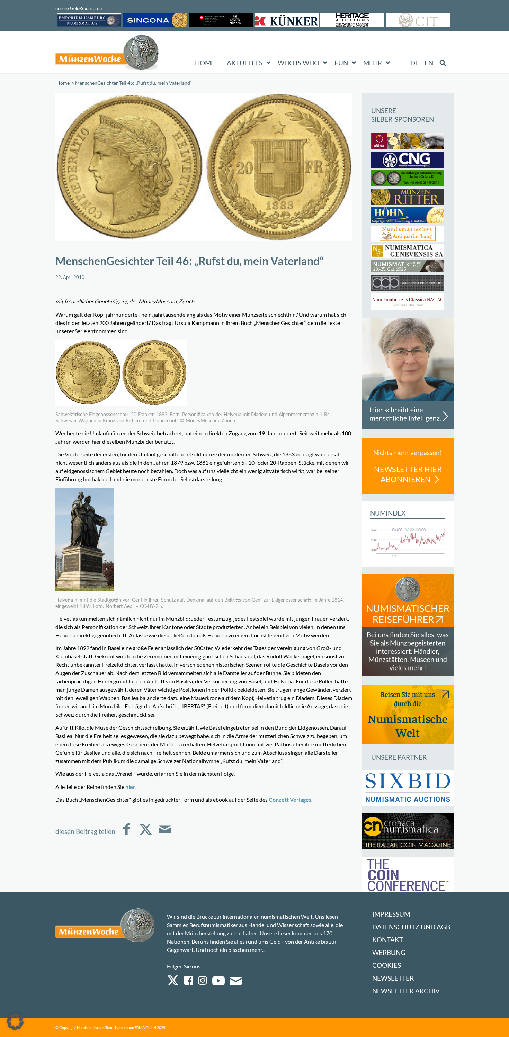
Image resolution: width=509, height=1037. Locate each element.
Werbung (388, 952)
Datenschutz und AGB (411, 927)
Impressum (391, 914)
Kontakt (387, 940)
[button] (15, 1022)
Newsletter (393, 978)
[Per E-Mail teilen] (164, 834)
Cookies (386, 965)
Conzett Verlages (290, 799)
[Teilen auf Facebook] (126, 834)
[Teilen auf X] (145, 834)
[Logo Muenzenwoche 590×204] (107, 53)
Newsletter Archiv (406, 991)
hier (130, 786)
